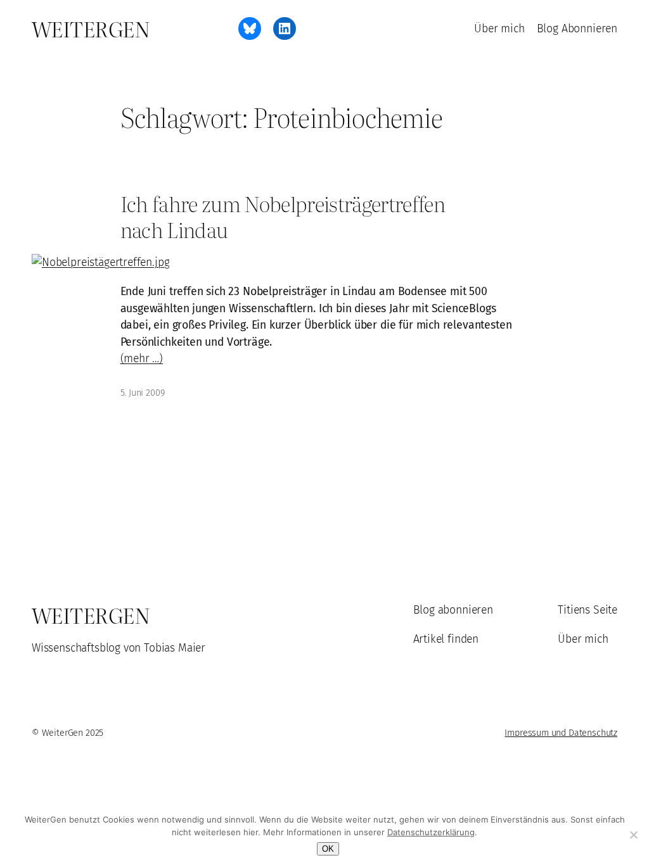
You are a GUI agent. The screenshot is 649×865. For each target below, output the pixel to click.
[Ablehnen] (633, 834)
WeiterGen (91, 28)
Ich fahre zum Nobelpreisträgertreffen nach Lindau (282, 216)
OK (328, 849)
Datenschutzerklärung (431, 832)
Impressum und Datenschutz (560, 733)
